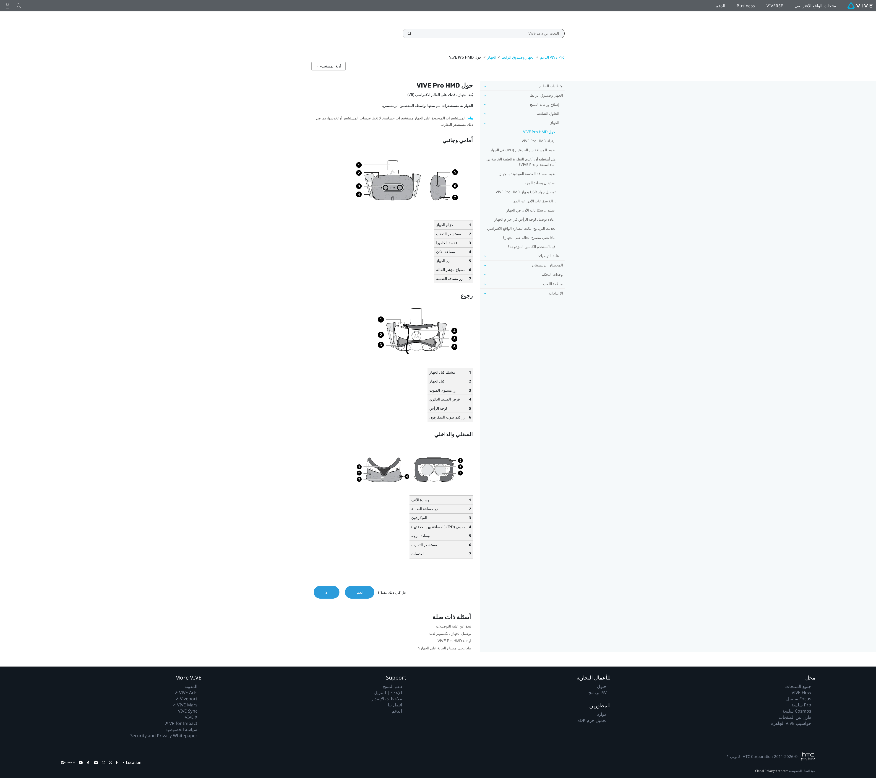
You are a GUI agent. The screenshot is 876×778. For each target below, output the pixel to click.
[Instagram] (103, 762)
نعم (360, 592)
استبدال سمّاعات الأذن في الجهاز (530, 210)
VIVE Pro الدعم (552, 57)
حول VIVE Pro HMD (539, 131)
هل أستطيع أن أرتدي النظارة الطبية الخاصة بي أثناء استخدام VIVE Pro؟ (520, 162)
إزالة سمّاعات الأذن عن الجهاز (533, 201)
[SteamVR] (68, 762)
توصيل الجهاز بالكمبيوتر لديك (449, 634)
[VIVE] (860, 5)
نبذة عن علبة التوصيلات (453, 626)
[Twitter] (110, 762)
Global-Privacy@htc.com (771, 771)
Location (133, 762)
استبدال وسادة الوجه (539, 182)
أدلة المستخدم (330, 66)
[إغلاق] (19, 5)
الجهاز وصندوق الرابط (518, 57)
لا (326, 592)
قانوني (735, 756)
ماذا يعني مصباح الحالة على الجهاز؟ (529, 237)
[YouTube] (81, 762)
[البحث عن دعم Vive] (412, 33)
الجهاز (491, 57)
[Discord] (96, 762)
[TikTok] (88, 762)
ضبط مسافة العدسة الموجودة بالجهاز (527, 173)
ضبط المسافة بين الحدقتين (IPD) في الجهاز (522, 149)
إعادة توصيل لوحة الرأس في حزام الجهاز (524, 219)
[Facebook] (117, 762)
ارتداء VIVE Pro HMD (538, 140)
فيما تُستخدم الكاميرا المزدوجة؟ (531, 246)
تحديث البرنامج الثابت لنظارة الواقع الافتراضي (521, 228)
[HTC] (808, 756)
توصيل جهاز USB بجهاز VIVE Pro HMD (525, 191)
